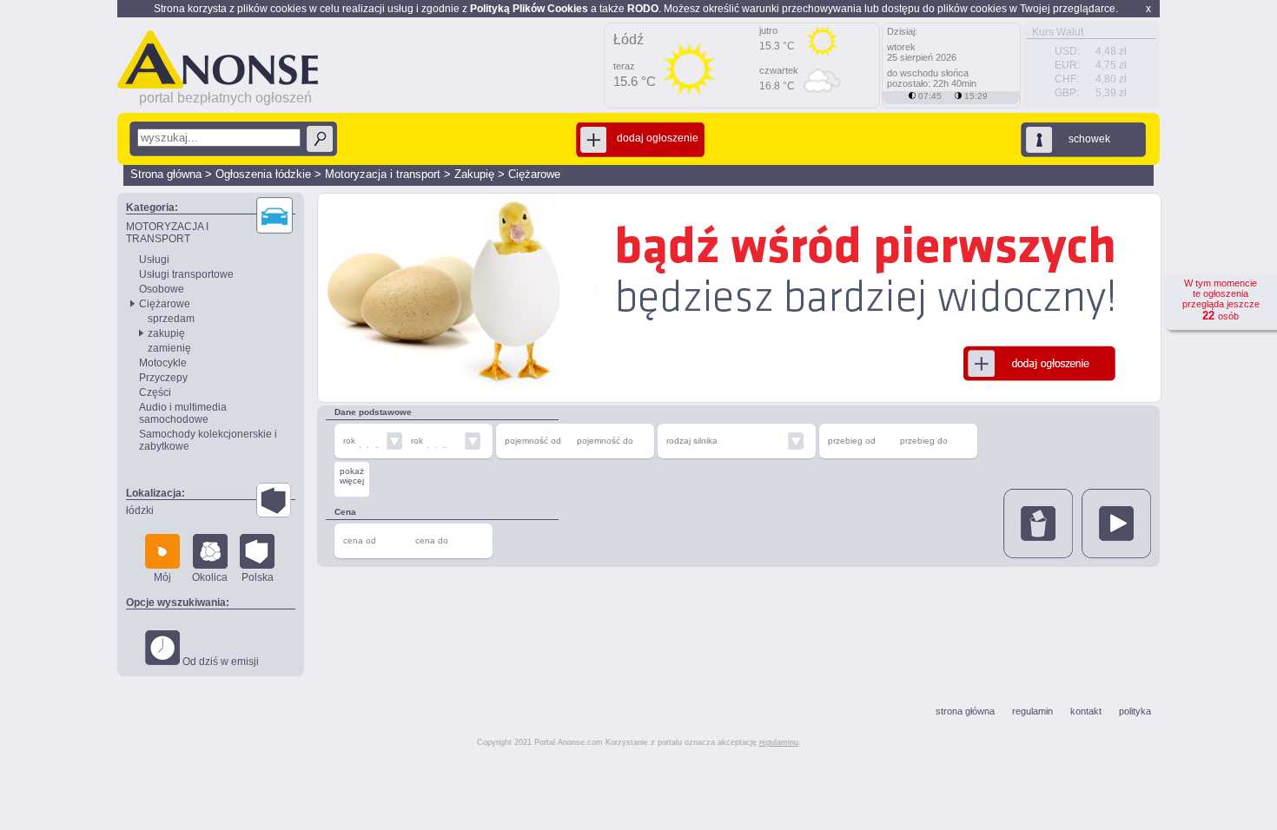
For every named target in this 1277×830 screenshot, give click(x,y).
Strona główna (166, 174)
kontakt (1086, 711)
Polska (258, 577)
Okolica (210, 577)
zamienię (169, 348)
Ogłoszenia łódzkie (263, 174)
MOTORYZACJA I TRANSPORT (167, 233)
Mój (162, 577)
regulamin (1032, 711)
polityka (1135, 711)
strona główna (965, 711)
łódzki (140, 510)
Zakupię (474, 174)
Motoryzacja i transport (382, 174)
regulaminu (778, 742)
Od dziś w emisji (219, 661)
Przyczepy (163, 378)
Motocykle (163, 363)
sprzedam (171, 319)
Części (155, 392)
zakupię (166, 333)
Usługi (154, 260)
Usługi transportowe (186, 274)
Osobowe (161, 289)
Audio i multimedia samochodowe (183, 413)
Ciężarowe (534, 174)
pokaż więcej (352, 475)
